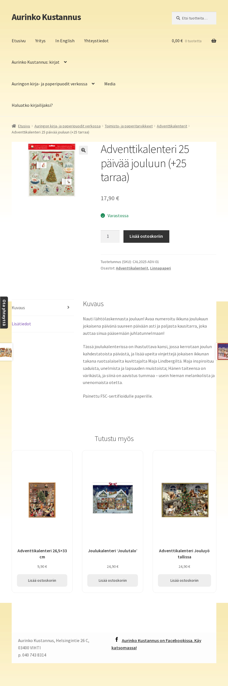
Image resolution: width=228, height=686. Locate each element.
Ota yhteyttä (4, 312)
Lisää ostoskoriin (146, 236)
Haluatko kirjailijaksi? (32, 105)
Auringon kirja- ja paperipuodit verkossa (49, 83)
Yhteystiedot (96, 40)
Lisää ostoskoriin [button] (42, 580)
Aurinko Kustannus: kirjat (36, 62)
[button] (83, 150)
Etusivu (19, 40)
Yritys (40, 40)
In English (65, 40)
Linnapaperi (160, 268)
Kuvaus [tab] (18, 307)
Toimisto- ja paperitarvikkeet (129, 125)
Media (109, 83)
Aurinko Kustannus (46, 17)
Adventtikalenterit (172, 125)
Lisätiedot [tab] (21, 323)
